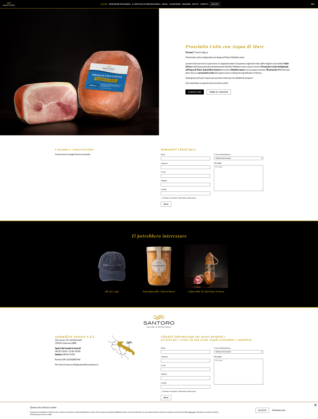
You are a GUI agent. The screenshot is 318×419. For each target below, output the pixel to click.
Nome (163, 154)
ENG (312, 4)
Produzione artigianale (119, 4)
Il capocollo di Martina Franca (146, 4)
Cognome (164, 163)
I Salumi (103, 4)
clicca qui (192, 412)
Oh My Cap (112, 291)
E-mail (163, 172)
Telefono (164, 181)
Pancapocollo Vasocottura (159, 291)
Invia (166, 204)
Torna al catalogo (218, 92)
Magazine (186, 4)
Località (163, 189)
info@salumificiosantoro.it (85, 364)
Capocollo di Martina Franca (206, 291)
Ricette (195, 4)
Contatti (204, 4)
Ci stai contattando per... (222, 154)
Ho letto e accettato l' (179, 198)
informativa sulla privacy (187, 198)
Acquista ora (194, 92)
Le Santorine (174, 4)
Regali (165, 4)
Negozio (215, 4)
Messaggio (218, 163)
